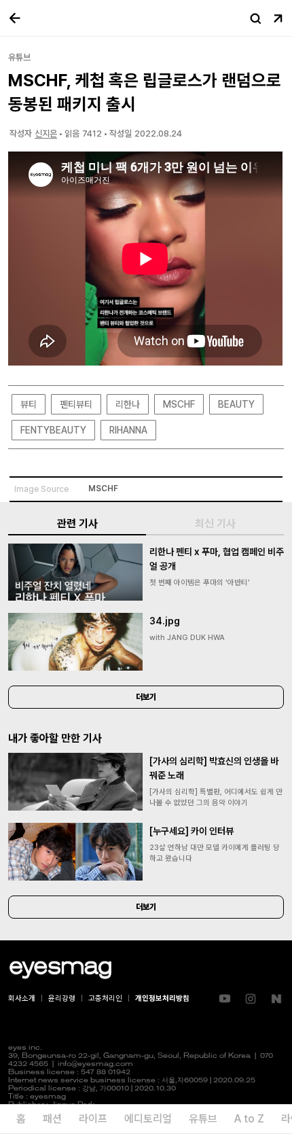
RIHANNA (128, 430)
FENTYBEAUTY (53, 430)
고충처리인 (105, 998)
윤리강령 (61, 998)
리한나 (127, 404)
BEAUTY (236, 404)
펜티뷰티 (76, 404)
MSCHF (179, 404)
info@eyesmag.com (95, 1064)
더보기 (146, 697)
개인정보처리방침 (162, 998)
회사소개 (21, 998)
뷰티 (28, 404)
